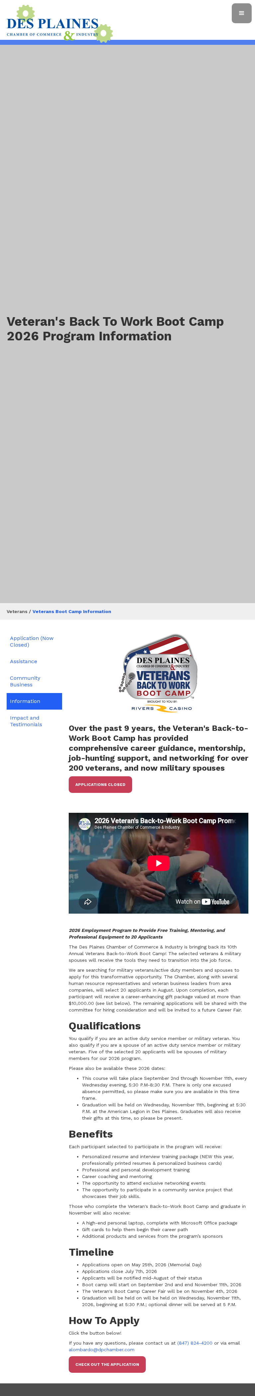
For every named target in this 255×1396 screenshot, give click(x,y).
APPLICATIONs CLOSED (100, 784)
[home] (60, 24)
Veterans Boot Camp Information (72, 611)
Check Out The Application (107, 1364)
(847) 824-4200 (194, 1343)
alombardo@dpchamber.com (101, 1349)
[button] (242, 13)
